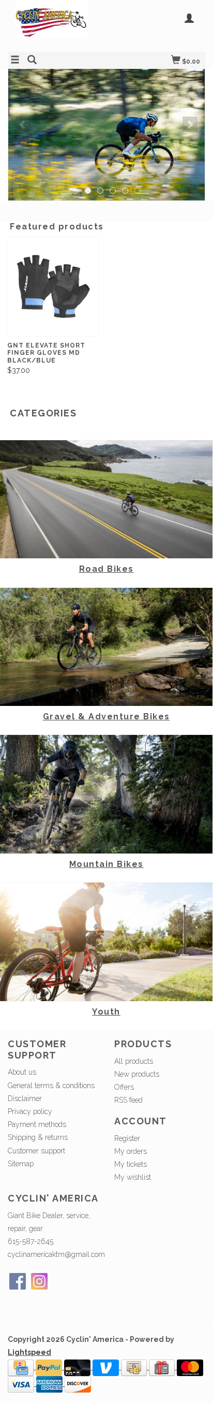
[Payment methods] (22, 1367)
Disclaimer (25, 1098)
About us (22, 1072)
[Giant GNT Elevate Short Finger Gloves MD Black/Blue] (53, 286)
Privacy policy (30, 1111)
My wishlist (132, 1177)
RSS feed (128, 1100)
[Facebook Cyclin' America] (17, 1281)
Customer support (36, 1151)
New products (136, 1074)
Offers (124, 1087)
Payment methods (37, 1124)
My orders (130, 1151)
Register (127, 1138)
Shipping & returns (38, 1137)
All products (133, 1061)
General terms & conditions (51, 1085)
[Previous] (23, 124)
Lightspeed (29, 1352)
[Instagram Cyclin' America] (39, 1281)
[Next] (189, 124)
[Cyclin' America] (57, 24)
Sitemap (21, 1164)
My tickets (130, 1164)
